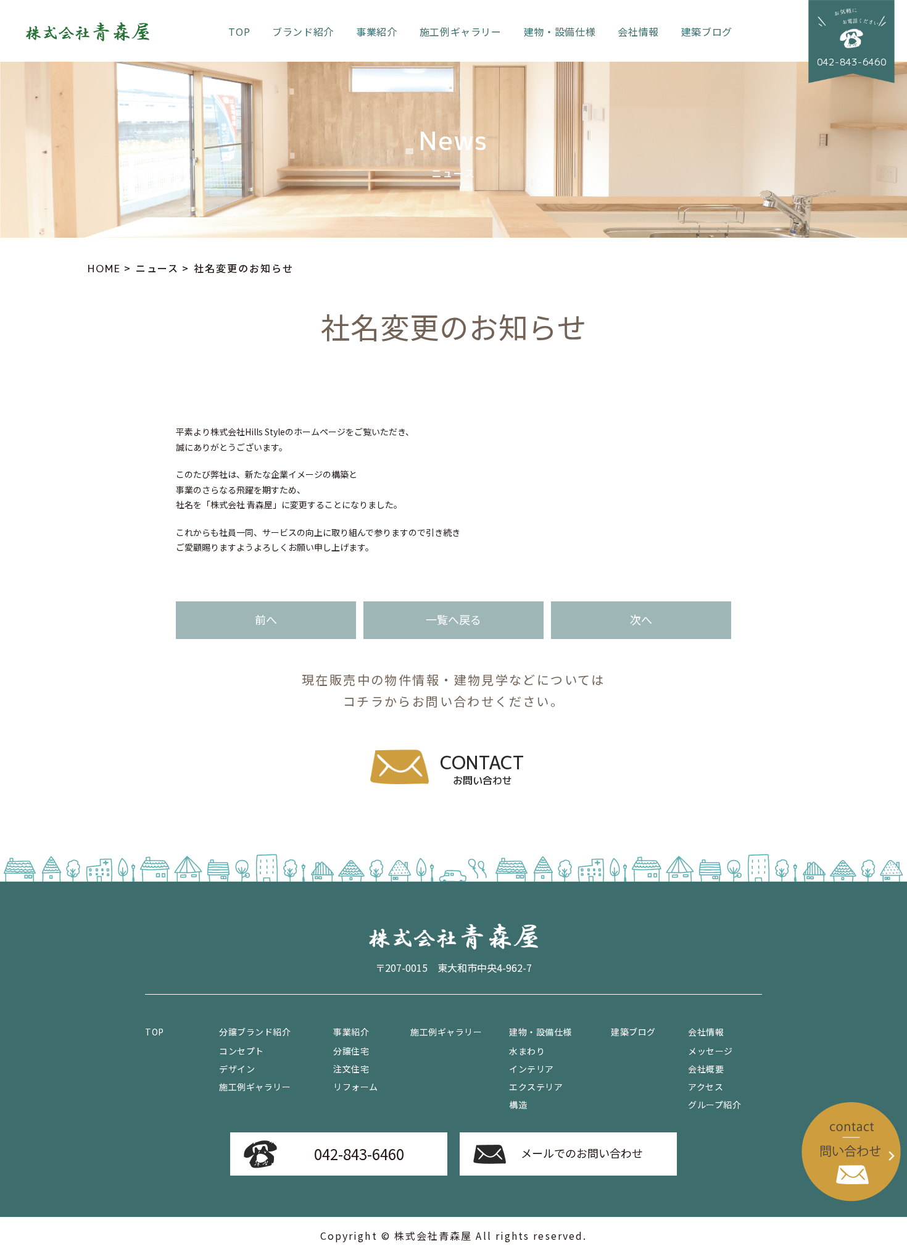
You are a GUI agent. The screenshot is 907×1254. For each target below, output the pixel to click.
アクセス (705, 1087)
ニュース (158, 268)
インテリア (531, 1069)
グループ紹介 (714, 1104)
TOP (239, 31)
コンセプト (241, 1051)
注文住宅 (351, 1069)
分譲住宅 (351, 1051)
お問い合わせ (482, 769)
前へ (266, 619)
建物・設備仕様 (559, 31)
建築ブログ (706, 31)
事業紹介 (376, 31)
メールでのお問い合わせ (582, 1153)
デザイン (237, 1069)
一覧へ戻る (453, 619)
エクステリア (536, 1087)
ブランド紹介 (303, 31)
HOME (104, 268)
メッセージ (710, 1051)
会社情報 (638, 31)
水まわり (527, 1051)
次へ (641, 619)
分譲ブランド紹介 (255, 1032)
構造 (518, 1104)
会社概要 (706, 1069)
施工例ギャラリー (461, 31)
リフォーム (355, 1087)
